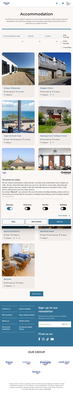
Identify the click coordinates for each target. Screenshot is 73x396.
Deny (13, 221)
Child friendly (66, 42)
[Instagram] (43, 339)
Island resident (25, 309)
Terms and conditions (6, 328)
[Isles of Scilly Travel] (12, 3)
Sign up (65, 324)
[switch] (27, 208)
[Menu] (68, 3)
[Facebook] (39, 339)
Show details (62, 215)
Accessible (67, 47)
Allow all (59, 221)
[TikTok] (48, 339)
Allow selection (36, 221)
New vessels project (27, 315)
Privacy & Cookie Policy (25, 328)
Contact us (6, 309)
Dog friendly (66, 36)
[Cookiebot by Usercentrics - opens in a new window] (62, 172)
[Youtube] (53, 339)
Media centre (24, 321)
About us (5, 321)
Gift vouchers (7, 315)
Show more (36, 294)
